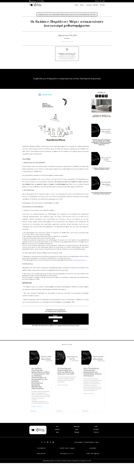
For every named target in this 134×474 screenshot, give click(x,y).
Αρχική (76, 5)
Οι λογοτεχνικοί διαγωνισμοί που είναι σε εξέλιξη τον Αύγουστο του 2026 (101, 168)
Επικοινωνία (97, 1)
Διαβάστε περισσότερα (36, 406)
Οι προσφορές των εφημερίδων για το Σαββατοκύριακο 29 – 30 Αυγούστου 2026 (101, 116)
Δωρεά (103, 1)
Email (55, 315)
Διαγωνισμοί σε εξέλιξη (62, 353)
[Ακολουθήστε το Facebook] (96, 96)
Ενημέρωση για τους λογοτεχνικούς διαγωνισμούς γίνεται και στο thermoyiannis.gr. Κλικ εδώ (67, 14)
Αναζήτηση (102, 5)
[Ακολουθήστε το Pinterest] (103, 96)
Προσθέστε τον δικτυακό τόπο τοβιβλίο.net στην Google (67, 54)
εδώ (79, 460)
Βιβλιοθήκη (95, 5)
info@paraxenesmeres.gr (79, 260)
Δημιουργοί (89, 5)
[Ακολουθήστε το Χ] (100, 96)
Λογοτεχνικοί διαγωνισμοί (67, 41)
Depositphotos (71, 453)
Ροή (100, 1)
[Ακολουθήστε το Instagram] (106, 96)
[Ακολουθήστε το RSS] (53, 442)
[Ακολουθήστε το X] (45, 442)
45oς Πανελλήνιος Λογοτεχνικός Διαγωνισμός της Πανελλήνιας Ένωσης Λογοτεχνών (101, 193)
